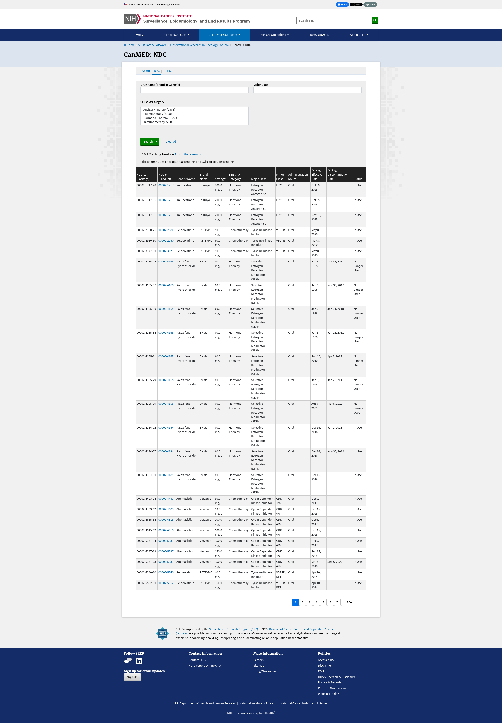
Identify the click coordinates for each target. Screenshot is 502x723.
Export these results (188, 154)
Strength (220, 179)
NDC (157, 71)
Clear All (171, 141)
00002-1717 (166, 185)
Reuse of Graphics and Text (336, 688)
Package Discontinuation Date (338, 174)
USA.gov (322, 703)
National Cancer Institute (297, 703)
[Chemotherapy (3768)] (194, 114)
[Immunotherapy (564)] (194, 122)
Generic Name (185, 179)
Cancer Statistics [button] (175, 35)
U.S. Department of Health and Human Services (205, 703)
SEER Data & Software (152, 45)
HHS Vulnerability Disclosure (337, 677)
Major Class (260, 85)
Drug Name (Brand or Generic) (160, 85)
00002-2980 (166, 230)
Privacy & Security (329, 682)
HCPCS (168, 71)
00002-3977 (166, 251)
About (146, 71)
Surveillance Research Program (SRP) (233, 629)
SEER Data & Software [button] (223, 35)
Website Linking (328, 694)
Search (148, 141)
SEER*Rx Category (152, 102)
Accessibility (326, 660)
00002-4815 (166, 519)
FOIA (321, 671)
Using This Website (265, 671)
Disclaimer (325, 665)
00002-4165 (166, 261)
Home (139, 34)
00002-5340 (166, 572)
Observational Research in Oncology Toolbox (199, 45)
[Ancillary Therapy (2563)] (194, 110)
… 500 (348, 602)
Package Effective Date (316, 174)
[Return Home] (187, 19)
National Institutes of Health (258, 703)
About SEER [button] (358, 35)
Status (358, 179)
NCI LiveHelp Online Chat (205, 665)
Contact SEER (197, 660)
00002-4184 (166, 427)
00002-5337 (166, 541)
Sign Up (132, 677)
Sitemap (258, 665)
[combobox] (307, 90)
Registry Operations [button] (273, 35)
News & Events (319, 34)
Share (343, 5)
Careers (258, 660)
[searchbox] (256, 89)
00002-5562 (166, 583)
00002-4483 (166, 498)
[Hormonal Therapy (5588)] (194, 118)
